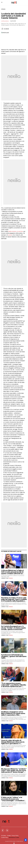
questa (10, 235)
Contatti (9, 835)
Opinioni (3, 9)
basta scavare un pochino (15, 231)
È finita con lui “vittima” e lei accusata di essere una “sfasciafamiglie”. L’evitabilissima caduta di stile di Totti (14, 799)
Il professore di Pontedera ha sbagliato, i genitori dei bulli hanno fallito (14, 656)
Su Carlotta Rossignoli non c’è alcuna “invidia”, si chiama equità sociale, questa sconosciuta (13, 628)
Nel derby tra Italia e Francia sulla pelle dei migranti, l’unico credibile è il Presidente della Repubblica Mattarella (14, 599)
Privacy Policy (15, 835)
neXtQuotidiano (5, 21)
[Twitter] (6, 829)
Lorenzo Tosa (4, 578)
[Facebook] (1, 829)
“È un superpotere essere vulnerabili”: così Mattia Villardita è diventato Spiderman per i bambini (13, 685)
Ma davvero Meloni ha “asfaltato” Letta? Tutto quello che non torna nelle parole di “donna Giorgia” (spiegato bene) (14, 770)
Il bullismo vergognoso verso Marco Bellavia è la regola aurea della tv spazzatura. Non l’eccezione (13, 713)
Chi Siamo (3, 835)
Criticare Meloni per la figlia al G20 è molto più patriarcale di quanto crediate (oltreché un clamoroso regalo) (12, 572)
